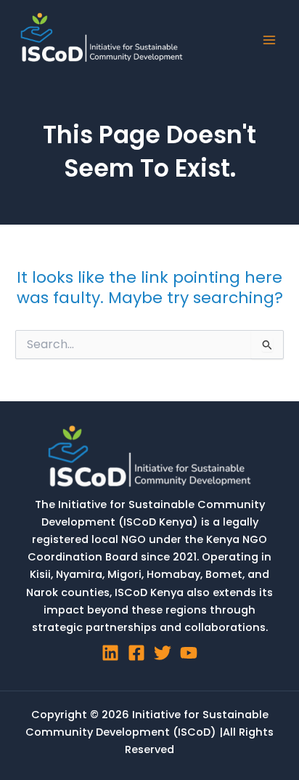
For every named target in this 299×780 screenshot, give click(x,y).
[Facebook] (136, 653)
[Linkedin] (110, 653)
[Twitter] (162, 653)
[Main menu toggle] (269, 40)
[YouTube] (188, 653)
